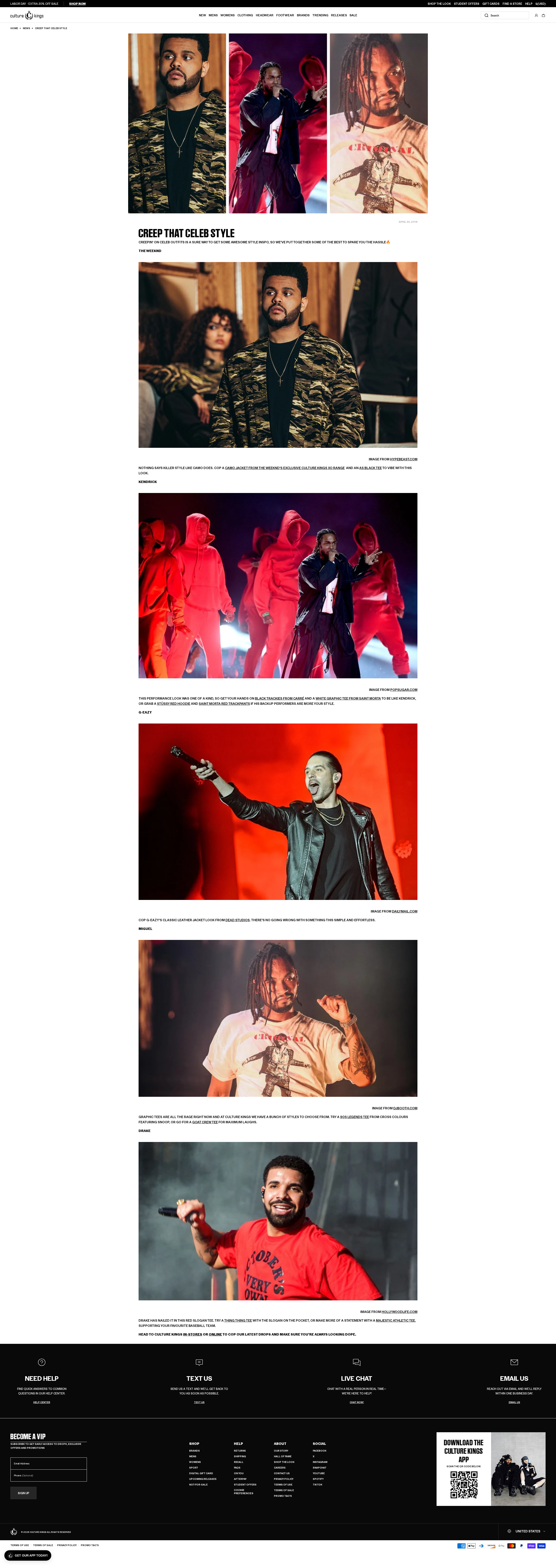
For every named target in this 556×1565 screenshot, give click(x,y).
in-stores (192, 1334)
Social (319, 1443)
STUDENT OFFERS (466, 3)
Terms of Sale (284, 1490)
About (280, 1443)
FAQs (237, 1467)
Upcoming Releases (203, 1479)
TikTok (317, 1484)
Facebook (319, 1450)
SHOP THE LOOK (439, 3)
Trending (320, 15)
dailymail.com (404, 911)
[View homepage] (26, 15)
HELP (529, 3)
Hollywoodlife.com (399, 1311)
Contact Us (282, 1473)
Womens (227, 15)
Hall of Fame (282, 1456)
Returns (240, 1450)
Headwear (264, 15)
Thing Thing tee (238, 1320)
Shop (194, 1443)
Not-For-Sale (198, 1484)
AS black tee (370, 467)
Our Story (281, 1450)
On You (238, 1473)
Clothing (245, 15)
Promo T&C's (283, 1496)
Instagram (320, 1462)
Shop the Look (284, 1462)
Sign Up (23, 1493)
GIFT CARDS (491, 3)
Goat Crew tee (205, 1121)
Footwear (285, 15)
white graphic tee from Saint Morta (348, 698)
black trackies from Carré (279, 698)
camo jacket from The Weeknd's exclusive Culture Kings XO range (285, 467)
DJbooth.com (405, 1107)
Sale (353, 15)
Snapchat (319, 1467)
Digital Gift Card (201, 1473)
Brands (303, 15)
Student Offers (245, 1484)
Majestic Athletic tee (395, 1320)
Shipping (240, 1456)
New (202, 15)
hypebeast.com (403, 458)
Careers (280, 1467)
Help (238, 1443)
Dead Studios (237, 919)
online (215, 1334)
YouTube (319, 1473)
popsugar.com (403, 689)
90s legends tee (354, 1116)
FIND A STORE (512, 3)
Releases (339, 15)
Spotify (318, 1479)
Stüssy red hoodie (173, 703)
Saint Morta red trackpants (224, 703)
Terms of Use (283, 1484)
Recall (238, 1462)
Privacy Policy (283, 1479)
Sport (193, 1467)
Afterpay (240, 1479)
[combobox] (505, 15)
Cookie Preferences (243, 1491)
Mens (213, 15)
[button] (543, 15)
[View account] (536, 15)
